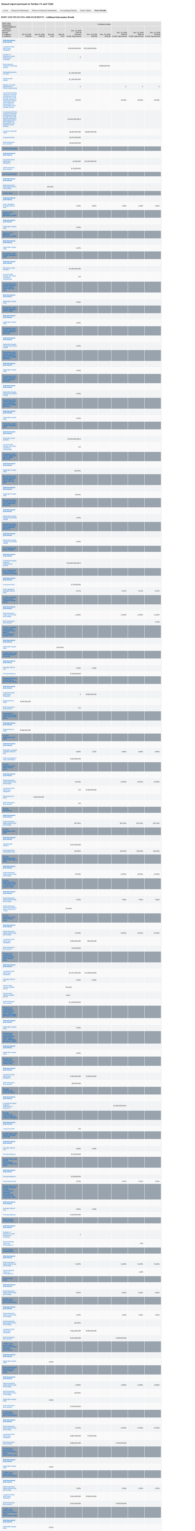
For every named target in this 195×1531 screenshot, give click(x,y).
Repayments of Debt (8, 701)
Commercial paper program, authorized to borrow (9, 563)
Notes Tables (85, 10)
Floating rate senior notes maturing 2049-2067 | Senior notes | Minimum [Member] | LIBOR (9, 1037)
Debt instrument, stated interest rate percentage (9, 614)
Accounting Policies (68, 10)
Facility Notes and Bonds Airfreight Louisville (10, 1135)
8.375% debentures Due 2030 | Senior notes (9, 918)
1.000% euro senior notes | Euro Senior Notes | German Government (10, 1347)
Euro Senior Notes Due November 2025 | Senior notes (10, 1370)
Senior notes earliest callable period (8, 987)
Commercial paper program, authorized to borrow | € (9, 1106)
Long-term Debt (8, 137)
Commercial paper (10, 148)
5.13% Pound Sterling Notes (8, 1250)
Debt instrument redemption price (9, 851)
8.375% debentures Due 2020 (9, 737)
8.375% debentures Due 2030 (9, 831)
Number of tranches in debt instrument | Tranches (9, 57)
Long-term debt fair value (10, 132)
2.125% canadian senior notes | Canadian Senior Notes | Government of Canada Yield (9, 631)
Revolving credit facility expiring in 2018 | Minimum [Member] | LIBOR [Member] (9, 403)
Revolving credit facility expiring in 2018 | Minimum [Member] (9, 378)
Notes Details (100, 10)
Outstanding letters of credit (10, 73)
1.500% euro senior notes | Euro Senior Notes (10, 1474)
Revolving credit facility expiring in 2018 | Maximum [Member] (9, 331)
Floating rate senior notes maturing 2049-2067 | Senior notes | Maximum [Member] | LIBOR (9, 1012)
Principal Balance (9, 674)
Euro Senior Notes (10, 174)
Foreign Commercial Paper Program (9, 1090)
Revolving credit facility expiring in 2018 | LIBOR (9, 309)
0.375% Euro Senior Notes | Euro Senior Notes (10, 1413)
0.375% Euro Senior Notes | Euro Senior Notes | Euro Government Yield (10, 1452)
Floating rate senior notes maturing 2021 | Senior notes (9, 1061)
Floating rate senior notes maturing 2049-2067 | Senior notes (8, 957)
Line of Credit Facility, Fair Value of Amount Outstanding (9, 277)
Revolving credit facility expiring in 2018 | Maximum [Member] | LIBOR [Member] (9, 355)
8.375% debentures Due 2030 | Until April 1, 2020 (10, 859)
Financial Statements (20, 10)
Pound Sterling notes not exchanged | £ (8, 1243)
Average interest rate (9, 668)
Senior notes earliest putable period (8, 995)
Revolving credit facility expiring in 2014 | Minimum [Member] (9, 526)
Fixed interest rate (9, 1181)
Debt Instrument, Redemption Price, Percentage (9, 186)
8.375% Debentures (7, 809)
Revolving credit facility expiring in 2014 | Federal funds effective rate (9, 480)
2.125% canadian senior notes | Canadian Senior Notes (9, 600)
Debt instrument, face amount (9, 143)
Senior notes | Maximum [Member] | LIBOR (9, 213)
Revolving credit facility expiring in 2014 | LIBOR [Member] (9, 456)
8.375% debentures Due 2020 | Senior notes (9, 767)
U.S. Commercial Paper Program (9, 548)
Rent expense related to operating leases (10, 66)
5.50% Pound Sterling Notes (8, 1220)
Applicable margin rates (9, 227)
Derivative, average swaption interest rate (10, 751)
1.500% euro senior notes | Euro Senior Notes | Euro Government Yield (10, 1512)
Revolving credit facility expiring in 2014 (9, 425)
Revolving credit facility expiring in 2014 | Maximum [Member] (9, 503)
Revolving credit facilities (9, 268)
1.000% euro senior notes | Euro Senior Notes (10, 1300)
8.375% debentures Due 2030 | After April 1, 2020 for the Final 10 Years (9, 884)
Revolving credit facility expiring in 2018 (9, 255)
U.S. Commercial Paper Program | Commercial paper (10, 572)
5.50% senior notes (8, 1279)
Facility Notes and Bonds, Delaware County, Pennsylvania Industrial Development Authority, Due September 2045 (10, 1191)
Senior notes (8, 193)
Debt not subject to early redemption (9, 758)
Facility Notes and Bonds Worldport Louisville (10, 654)
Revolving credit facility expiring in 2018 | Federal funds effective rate (9, 287)
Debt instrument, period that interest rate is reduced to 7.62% (9, 908)
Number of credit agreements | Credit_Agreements (10, 86)
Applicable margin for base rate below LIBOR (10, 346)
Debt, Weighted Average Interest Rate (9, 206)
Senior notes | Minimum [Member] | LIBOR (9, 234)
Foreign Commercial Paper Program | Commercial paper (10, 1115)
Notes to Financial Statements (44, 10)
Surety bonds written (8, 79)
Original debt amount (7, 844)
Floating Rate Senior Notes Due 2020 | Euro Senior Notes (10, 716)
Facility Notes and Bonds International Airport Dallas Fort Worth (10, 1162)
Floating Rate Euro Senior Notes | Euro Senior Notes (10, 680)
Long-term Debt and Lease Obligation (8, 48)
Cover (5, 10)
